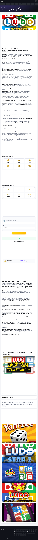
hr (14, 531)
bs (31, 529)
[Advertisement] (19, 415)
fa (23, 533)
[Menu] (36, 1)
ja (14, 533)
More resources (3, 530)
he (27, 531)
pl (25, 533)
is (33, 531)
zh (35, 529)
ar (27, 529)
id (35, 531)
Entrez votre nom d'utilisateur (11, 220)
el (25, 531)
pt (16, 529)
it (18, 529)
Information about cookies (5, 531)
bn (29, 529)
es (14, 529)
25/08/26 (22, 241)
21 (22, 235)
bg (33, 529)
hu (31, 531)
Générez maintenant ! (19, 233)
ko (16, 533)
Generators (3, 529)
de (20, 529)
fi (23, 531)
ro (27, 533)
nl (21, 531)
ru (29, 533)
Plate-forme (5, 225)
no (21, 533)
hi (29, 531)
